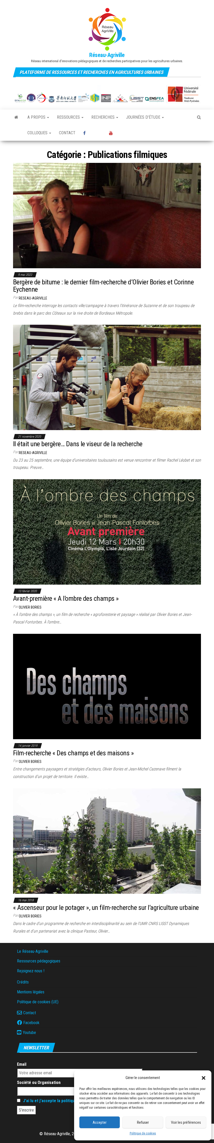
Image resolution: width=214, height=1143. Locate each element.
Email (21, 1064)
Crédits (23, 982)
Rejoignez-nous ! (30, 970)
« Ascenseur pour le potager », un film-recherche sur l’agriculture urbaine (106, 907)
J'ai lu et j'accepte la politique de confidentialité (66, 1100)
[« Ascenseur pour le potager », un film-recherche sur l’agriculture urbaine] (107, 840)
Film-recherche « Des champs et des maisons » (73, 753)
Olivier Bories (30, 607)
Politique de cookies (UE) (37, 1001)
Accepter (99, 1122)
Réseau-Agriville (107, 55)
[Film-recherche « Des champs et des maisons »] (107, 686)
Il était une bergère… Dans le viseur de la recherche (77, 444)
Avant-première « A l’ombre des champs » (66, 598)
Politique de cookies (143, 1133)
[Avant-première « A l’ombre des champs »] (107, 531)
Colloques (38, 132)
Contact (67, 132)
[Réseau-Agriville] (16, 117)
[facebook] (92, 133)
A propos (36, 117)
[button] (203, 1078)
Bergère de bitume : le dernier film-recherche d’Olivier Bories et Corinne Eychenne (103, 285)
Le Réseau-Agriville (32, 951)
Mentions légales (30, 991)
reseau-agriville (33, 298)
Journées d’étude (143, 117)
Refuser (143, 1122)
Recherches (103, 117)
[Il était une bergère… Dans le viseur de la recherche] (107, 377)
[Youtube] (117, 133)
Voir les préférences (186, 1122)
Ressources (69, 117)
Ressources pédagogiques (38, 961)
